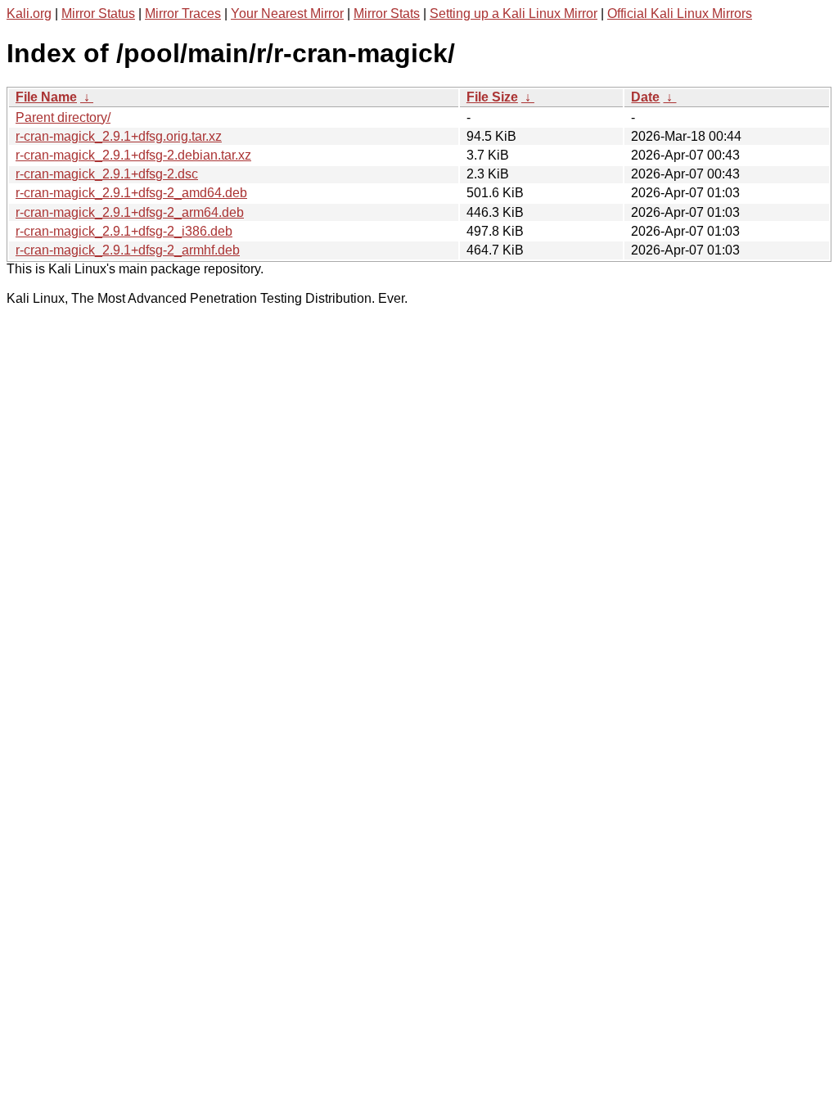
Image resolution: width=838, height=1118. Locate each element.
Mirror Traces (183, 13)
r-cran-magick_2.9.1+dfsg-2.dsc (107, 174)
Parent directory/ (63, 117)
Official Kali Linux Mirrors (679, 13)
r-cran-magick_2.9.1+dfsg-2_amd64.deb (131, 193)
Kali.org (29, 13)
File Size (492, 97)
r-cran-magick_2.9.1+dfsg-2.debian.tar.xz (133, 155)
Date (645, 97)
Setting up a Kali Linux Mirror (513, 13)
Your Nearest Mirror (287, 13)
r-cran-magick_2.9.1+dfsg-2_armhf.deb (128, 250)
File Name (46, 97)
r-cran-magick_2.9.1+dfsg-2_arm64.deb (130, 212)
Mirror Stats (387, 13)
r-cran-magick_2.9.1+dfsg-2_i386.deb (124, 231)
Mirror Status (98, 13)
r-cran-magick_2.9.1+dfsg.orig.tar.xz (119, 136)
